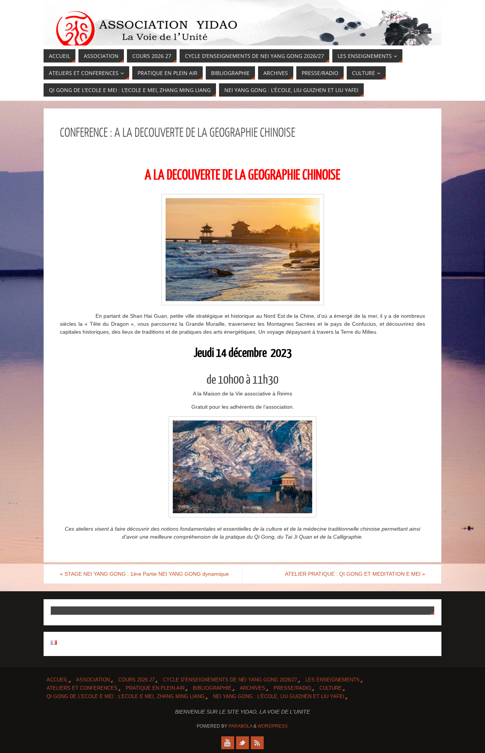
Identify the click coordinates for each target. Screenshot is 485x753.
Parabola (240, 726)
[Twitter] (242, 742)
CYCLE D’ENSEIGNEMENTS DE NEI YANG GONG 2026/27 (230, 680)
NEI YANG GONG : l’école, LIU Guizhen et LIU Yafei (278, 696)
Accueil (57, 680)
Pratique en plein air (155, 688)
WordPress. (273, 726)
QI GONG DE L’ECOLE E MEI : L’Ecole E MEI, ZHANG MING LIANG (126, 696)
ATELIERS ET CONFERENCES (82, 688)
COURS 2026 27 (136, 680)
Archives (252, 688)
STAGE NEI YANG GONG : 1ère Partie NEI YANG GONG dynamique (144, 574)
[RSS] (257, 742)
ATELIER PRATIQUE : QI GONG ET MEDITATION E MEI (355, 574)
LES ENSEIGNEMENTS (332, 680)
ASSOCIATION (93, 680)
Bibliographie (212, 688)
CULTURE (330, 688)
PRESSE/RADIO (292, 688)
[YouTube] (227, 742)
